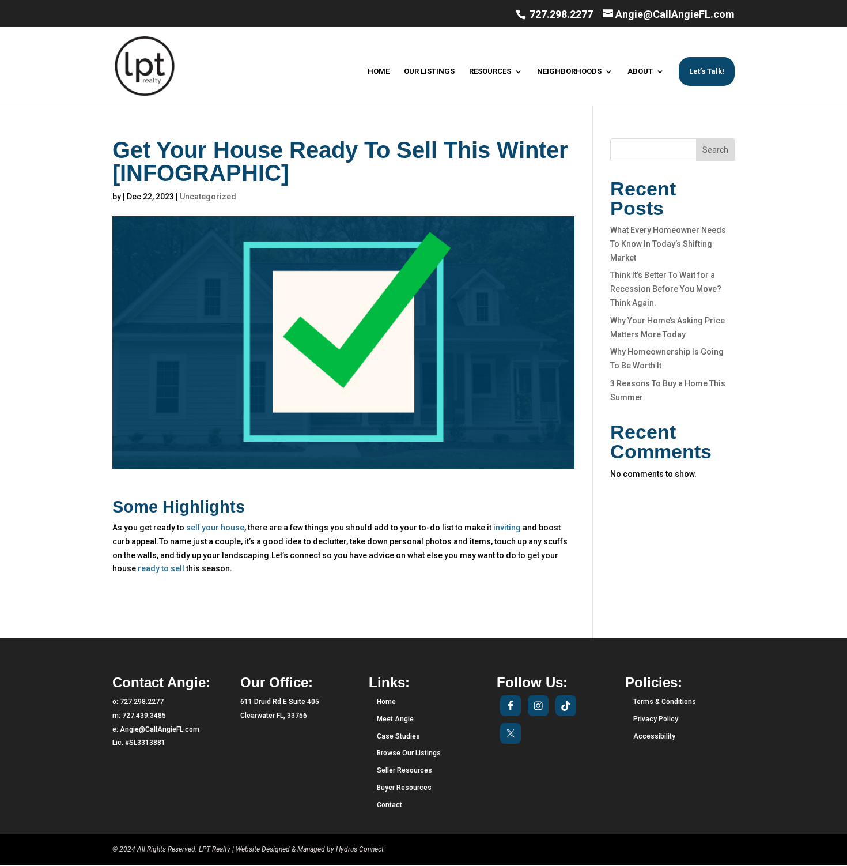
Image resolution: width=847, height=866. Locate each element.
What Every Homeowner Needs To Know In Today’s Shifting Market (668, 243)
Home (386, 702)
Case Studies (398, 736)
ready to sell (161, 568)
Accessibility (654, 736)
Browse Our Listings (409, 753)
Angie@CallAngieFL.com (159, 729)
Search (715, 150)
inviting (506, 527)
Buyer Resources (404, 788)
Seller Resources (404, 770)
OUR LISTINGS (429, 71)
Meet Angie (395, 719)
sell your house (215, 527)
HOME (379, 71)
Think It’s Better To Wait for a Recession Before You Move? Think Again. (665, 288)
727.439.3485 (144, 715)
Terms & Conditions (664, 702)
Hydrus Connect (360, 849)
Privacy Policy (655, 719)
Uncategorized (208, 196)
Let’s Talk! (706, 71)
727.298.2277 (560, 14)
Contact (389, 805)
